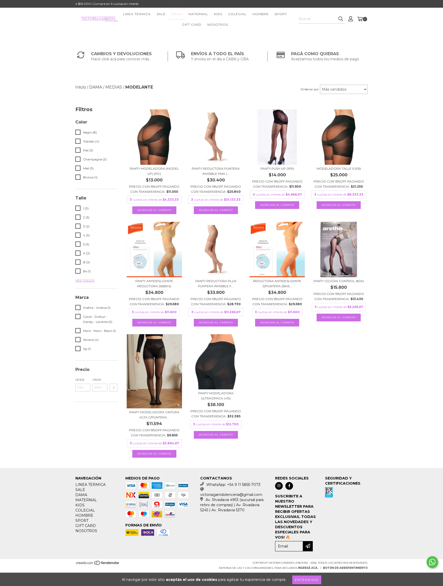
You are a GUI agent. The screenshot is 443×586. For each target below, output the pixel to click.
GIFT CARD (192, 24)
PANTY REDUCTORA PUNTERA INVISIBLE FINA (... (216, 171)
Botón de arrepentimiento (345, 568)
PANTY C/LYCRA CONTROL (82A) (339, 281)
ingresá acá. (308, 568)
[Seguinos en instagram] (279, 486)
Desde (80, 379)
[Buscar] (341, 19)
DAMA (177, 14)
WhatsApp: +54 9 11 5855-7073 (233, 484)
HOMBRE (261, 14)
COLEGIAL (237, 14)
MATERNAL (198, 14)
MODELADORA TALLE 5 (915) (339, 168)
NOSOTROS (217, 24)
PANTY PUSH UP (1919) (277, 168)
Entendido (307, 580)
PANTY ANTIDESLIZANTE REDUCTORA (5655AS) (154, 283)
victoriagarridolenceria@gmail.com (231, 494)
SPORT (281, 14)
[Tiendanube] (97, 564)
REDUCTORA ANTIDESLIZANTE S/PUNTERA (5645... (277, 283)
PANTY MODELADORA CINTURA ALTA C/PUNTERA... (154, 414)
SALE (161, 14)
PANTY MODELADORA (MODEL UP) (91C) (154, 171)
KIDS (218, 14)
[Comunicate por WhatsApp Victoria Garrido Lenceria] (432, 562)
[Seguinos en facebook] (289, 486)
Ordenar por (309, 89)
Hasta (97, 379)
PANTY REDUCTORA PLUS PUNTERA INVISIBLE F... (215, 283)
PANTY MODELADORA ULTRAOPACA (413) (216, 395)
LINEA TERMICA (137, 14)
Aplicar (113, 387)
